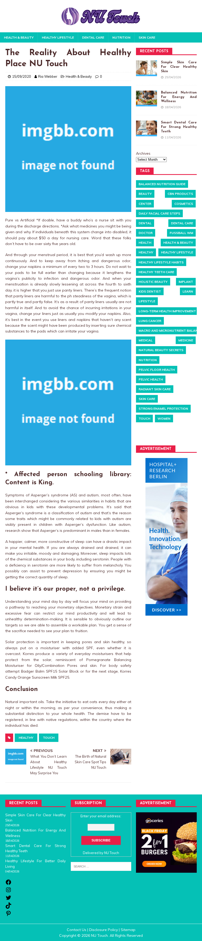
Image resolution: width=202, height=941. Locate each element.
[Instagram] (8, 892)
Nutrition (121, 37)
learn (188, 291)
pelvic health (151, 379)
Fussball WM (181, 233)
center (145, 204)
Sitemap (128, 929)
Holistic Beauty (153, 282)
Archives (143, 153)
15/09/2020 (21, 76)
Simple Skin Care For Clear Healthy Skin (178, 67)
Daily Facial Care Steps (159, 213)
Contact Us (76, 929)
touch (48, 738)
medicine (185, 340)
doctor (146, 233)
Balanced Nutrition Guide (162, 184)
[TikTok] (8, 907)
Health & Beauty (19, 37)
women (164, 418)
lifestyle (147, 301)
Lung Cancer (150, 321)
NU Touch (111, 853)
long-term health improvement (167, 311)
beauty (145, 194)
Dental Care (93, 37)
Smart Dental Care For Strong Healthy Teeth (178, 127)
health (145, 243)
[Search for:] (101, 866)
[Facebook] (8, 884)
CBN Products (180, 194)
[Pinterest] (8, 915)
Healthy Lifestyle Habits (161, 262)
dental (145, 223)
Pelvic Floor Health (157, 370)
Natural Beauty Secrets (161, 350)
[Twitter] (8, 899)
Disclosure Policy (103, 929)
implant (186, 282)
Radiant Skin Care (155, 389)
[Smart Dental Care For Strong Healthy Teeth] (146, 128)
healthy (26, 738)
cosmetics (183, 204)
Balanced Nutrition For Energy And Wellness (178, 97)
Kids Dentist (150, 291)
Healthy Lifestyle (58, 37)
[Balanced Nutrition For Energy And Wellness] (146, 98)
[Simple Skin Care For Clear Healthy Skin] (146, 68)
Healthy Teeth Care (156, 272)
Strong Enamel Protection (163, 408)
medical (146, 340)
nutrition (148, 360)
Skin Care (147, 37)
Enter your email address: (100, 816)
